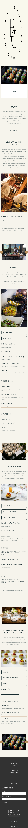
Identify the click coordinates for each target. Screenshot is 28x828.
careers (14, 780)
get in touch (14, 130)
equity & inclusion (14, 826)
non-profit (14, 761)
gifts (14, 765)
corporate (14, 773)
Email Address (6, 796)
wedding (14, 763)
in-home (14, 775)
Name (3, 791)
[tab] (14, 332)
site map (14, 821)
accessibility (14, 824)
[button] (25, 33)
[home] (12, 33)
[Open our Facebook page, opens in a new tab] (12, 783)
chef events (14, 770)
